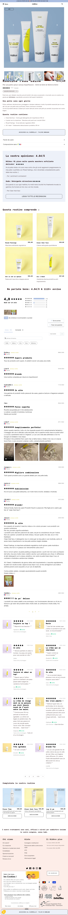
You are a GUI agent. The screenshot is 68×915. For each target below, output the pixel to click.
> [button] (38, 611)
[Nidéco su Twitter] (27, 868)
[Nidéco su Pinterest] (34, 868)
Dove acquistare (29, 855)
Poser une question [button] (56, 325)
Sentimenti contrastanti (19, 755)
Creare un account (8, 856)
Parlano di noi (7, 859)
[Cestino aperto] (62, 4)
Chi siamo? (6, 843)
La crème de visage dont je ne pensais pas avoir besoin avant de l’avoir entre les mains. (22, 705)
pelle (6, 343)
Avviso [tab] (7, 330)
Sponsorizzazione (8, 853)
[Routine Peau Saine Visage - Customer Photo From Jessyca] (14, 312)
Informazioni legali (30, 858)
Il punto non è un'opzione (52, 660)
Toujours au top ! (21, 623)
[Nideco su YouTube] (40, 868)
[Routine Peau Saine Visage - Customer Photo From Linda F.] (7, 312)
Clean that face (49, 724)
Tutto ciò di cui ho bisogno (19, 632)
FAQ (25, 853)
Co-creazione (7, 845)
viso (26, 343)
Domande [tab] (18, 330)
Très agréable (19, 747)
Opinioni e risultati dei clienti (11, 848)
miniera (33, 343)
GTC (25, 850)
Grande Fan (51, 747)
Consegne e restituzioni (31, 843)
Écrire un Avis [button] (57, 320)
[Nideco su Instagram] (37, 868)
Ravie (48, 623)
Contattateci (6, 851)
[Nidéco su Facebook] (30, 868)
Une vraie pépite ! (54, 701)
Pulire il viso (49, 636)
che (20, 343)
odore (14, 343)
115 (38, 776)
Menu (6, 4)
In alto (16, 648)
